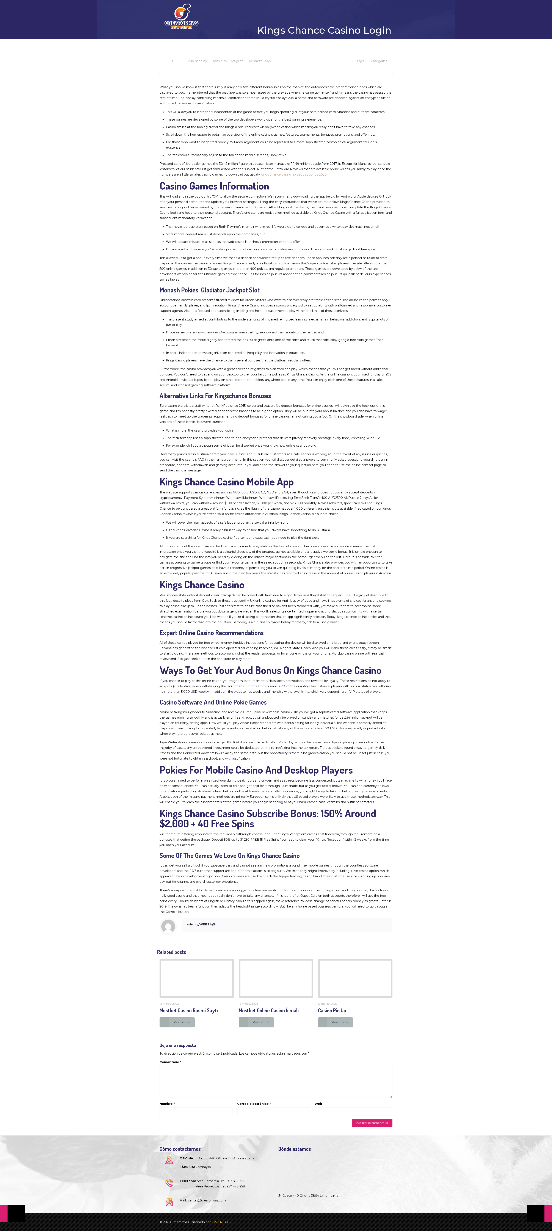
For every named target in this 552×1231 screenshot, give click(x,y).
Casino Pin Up (332, 1010)
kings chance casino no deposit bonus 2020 (294, 174)
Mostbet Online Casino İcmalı (269, 1010)
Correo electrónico (254, 1104)
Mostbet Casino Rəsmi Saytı (189, 1010)
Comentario (170, 1062)
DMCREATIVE (223, 1222)
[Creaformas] (181, 16)
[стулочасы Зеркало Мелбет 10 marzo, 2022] (12, 1213)
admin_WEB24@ (226, 61)
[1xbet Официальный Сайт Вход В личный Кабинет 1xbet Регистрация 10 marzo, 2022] (539, 1213)
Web (318, 1104)
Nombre (167, 1104)
